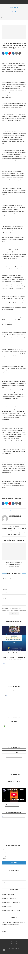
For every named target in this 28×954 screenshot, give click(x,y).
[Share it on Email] (16, 53)
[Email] (16, 942)
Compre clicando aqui (14, 653)
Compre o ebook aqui (12, 805)
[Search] (26, 17)
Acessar (4, 931)
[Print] (19, 53)
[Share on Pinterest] (9, 53)
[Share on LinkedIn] (13, 53)
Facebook (4, 875)
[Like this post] (11, 510)
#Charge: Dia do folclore (8, 894)
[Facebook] (12, 942)
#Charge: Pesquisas (7, 906)
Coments (5, 589)
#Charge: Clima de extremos (9, 898)
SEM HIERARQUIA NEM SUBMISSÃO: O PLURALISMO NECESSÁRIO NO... (14, 563)
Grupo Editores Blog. (9, 47)
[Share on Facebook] (3, 53)
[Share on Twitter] (6, 53)
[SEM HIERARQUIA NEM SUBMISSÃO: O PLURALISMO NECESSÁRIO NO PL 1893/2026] (14, 551)
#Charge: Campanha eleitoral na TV (11, 910)
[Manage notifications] (4, 950)
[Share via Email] (16, 510)
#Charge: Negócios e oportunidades (11, 902)
